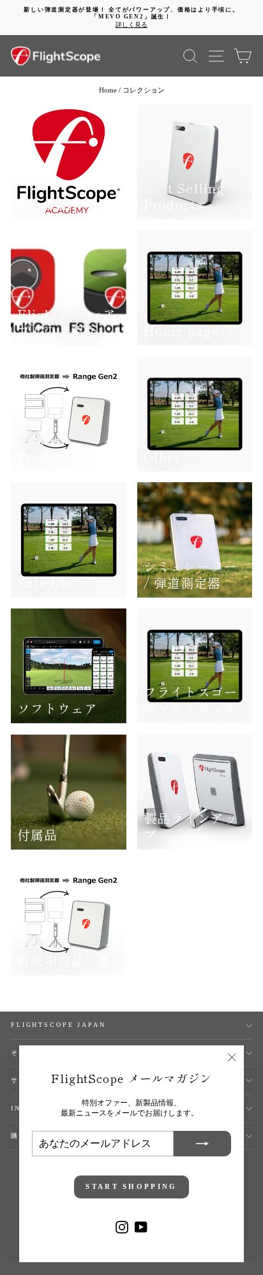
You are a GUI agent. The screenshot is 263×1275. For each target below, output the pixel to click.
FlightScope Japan (58, 1024)
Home (108, 90)
